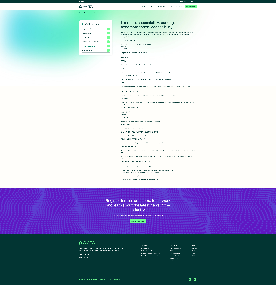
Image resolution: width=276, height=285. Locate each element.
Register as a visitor (138, 221)
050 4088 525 (84, 255)
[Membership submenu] (166, 6)
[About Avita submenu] (185, 1)
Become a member (190, 6)
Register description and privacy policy (110, 279)
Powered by (92, 279)
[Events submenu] (155, 6)
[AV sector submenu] (181, 6)
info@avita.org (84, 257)
